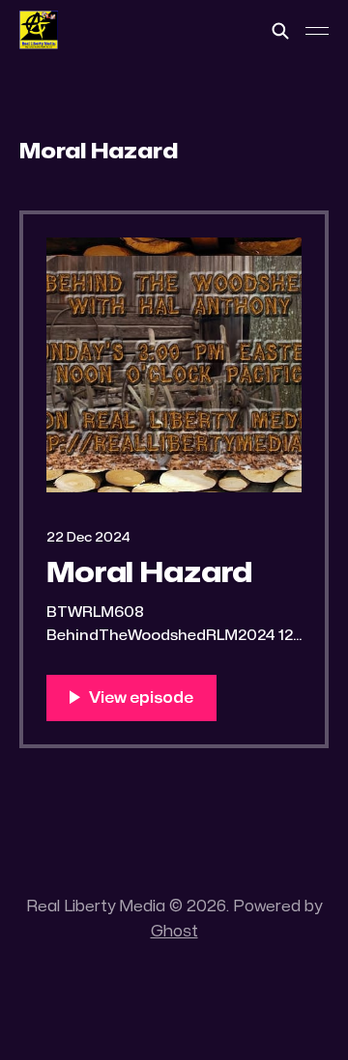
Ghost (174, 931)
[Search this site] (280, 30)
